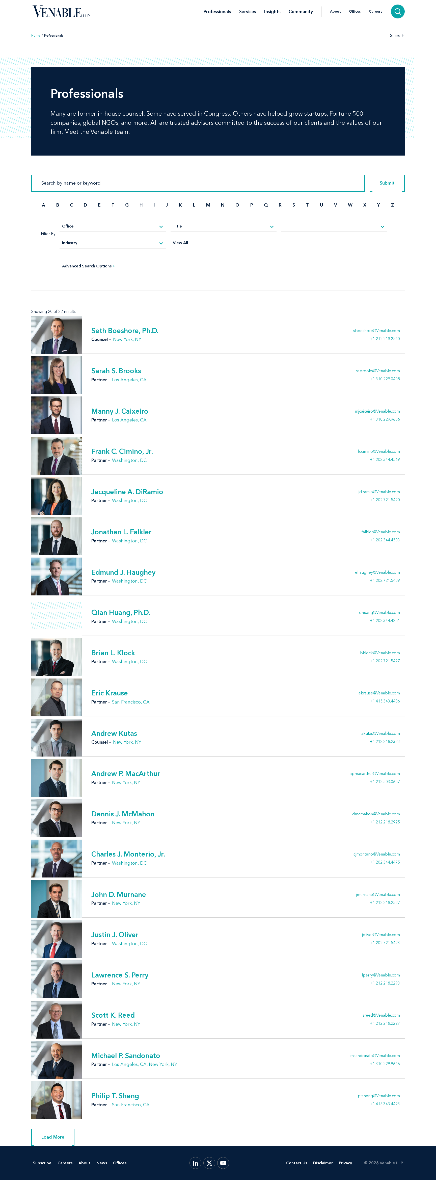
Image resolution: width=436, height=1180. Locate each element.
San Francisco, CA (131, 702)
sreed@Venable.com (381, 1015)
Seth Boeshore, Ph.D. (124, 330)
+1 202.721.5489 (385, 580)
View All (180, 242)
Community (301, 11)
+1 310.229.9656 (385, 419)
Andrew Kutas (114, 733)
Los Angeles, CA (129, 380)
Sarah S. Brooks (116, 370)
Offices (355, 11)
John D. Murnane (118, 894)
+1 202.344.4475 (385, 862)
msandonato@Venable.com (375, 1056)
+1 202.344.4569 (385, 459)
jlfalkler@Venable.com (380, 532)
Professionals (217, 11)
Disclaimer (323, 1163)
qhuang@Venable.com (379, 613)
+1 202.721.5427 (385, 661)
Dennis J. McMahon (122, 814)
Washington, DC (129, 460)
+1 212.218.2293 (385, 983)
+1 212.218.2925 (385, 822)
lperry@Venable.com (381, 975)
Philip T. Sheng (115, 1095)
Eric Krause (109, 693)
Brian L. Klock (113, 652)
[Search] (398, 11)
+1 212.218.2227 (385, 1023)
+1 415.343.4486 (385, 701)
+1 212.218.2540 (385, 338)
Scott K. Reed (113, 1015)
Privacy (345, 1163)
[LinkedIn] (195, 1163)
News (101, 1163)
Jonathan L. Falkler (121, 532)
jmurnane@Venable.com (378, 895)
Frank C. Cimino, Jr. (122, 451)
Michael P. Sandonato (125, 1055)
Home (35, 35)
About (335, 11)
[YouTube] (223, 1163)
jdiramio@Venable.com (379, 492)
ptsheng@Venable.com (379, 1096)
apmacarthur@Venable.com (375, 774)
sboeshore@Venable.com (376, 331)
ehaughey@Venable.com (377, 572)
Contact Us (296, 1163)
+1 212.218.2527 (385, 902)
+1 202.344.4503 (385, 540)
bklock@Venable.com (380, 653)
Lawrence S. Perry (119, 975)
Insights (272, 11)
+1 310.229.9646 (385, 1063)
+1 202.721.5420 (385, 499)
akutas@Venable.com (380, 734)
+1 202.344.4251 (385, 620)
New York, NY (127, 339)
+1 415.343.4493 (385, 1103)
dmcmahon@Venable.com (376, 814)
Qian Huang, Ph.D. (120, 612)
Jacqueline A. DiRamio (127, 491)
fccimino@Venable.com (379, 451)
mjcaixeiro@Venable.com (377, 411)
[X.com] (209, 1163)
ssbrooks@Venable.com (378, 371)
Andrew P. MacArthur (125, 773)
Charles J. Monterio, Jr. (128, 854)
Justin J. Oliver (115, 934)
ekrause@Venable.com (379, 693)
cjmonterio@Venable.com (376, 854)
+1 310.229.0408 (385, 378)
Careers (375, 11)
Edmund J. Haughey (123, 572)
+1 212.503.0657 (385, 781)
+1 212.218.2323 (385, 741)
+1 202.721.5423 (385, 942)
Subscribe (42, 1163)
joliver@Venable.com (381, 935)
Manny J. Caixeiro (119, 411)
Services (247, 11)
